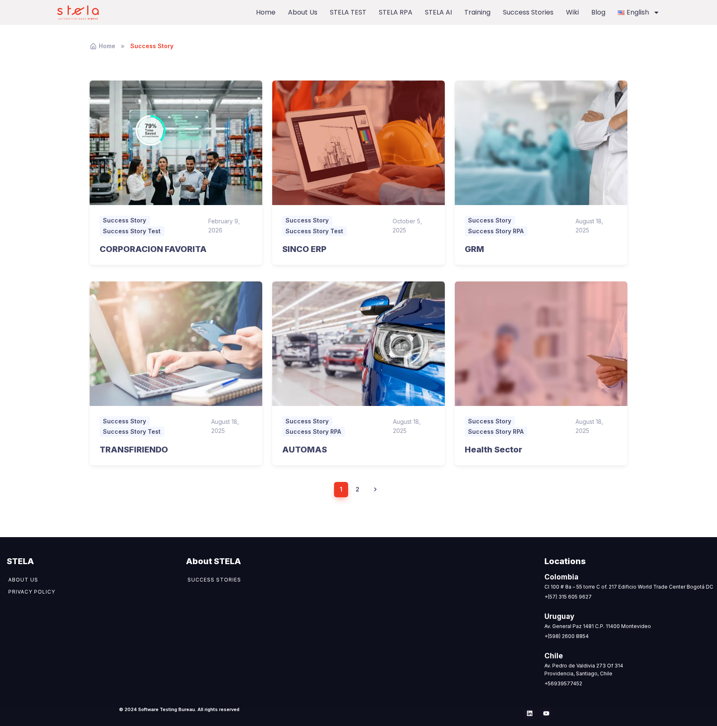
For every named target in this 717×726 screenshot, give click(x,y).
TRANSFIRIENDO (134, 450)
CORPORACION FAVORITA (153, 249)
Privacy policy (31, 592)
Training (477, 12)
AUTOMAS (304, 450)
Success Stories (528, 12)
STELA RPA (395, 12)
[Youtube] (546, 713)
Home (266, 12)
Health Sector (493, 450)
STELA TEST (348, 12)
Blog (598, 12)
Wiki (572, 12)
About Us (302, 12)
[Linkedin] (529, 713)
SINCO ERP (304, 249)
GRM (474, 249)
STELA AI (438, 12)
